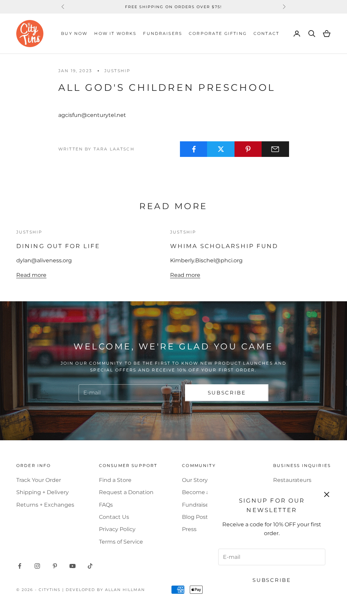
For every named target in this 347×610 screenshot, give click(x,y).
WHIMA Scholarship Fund (224, 245)
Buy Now (74, 33)
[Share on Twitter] (220, 149)
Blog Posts (196, 517)
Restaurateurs (292, 480)
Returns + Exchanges (45, 505)
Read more (31, 275)
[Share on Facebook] (193, 149)
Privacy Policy (117, 529)
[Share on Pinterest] (248, 149)
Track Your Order (38, 480)
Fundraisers (162, 33)
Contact (266, 33)
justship (117, 70)
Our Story (195, 480)
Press (189, 529)
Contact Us (114, 517)
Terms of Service (121, 541)
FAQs (106, 505)
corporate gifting (218, 33)
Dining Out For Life (58, 245)
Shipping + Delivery (42, 492)
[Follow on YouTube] (72, 566)
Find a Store (115, 480)
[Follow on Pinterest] (55, 566)
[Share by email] (275, 149)
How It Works (115, 33)
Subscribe (271, 580)
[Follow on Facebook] (19, 566)
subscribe (227, 392)
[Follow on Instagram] (37, 566)
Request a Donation (126, 492)
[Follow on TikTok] (90, 566)
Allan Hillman (125, 589)
